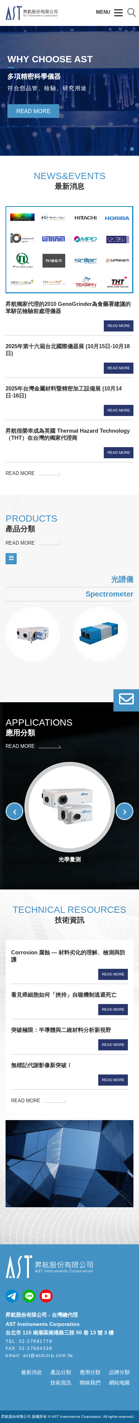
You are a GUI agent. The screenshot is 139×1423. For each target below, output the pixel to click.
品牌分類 (119, 1372)
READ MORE (33, 111)
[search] (131, 12)
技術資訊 (60, 1383)
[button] (124, 811)
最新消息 (31, 1372)
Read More (118, 326)
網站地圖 (119, 1383)
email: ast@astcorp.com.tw (39, 1355)
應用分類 (90, 1372)
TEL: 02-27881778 (29, 1341)
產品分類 (60, 1372)
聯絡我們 (90, 1383)
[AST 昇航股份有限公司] (31, 17)
